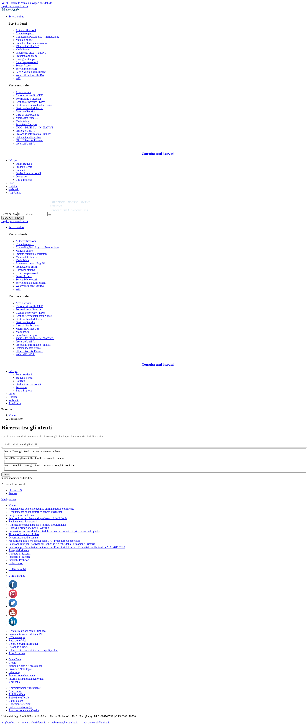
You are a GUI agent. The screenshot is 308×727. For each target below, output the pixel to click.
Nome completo (39, 465)
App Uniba (15, 192)
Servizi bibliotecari (26, 68)
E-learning (14, 672)
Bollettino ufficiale (19, 697)
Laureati (20, 170)
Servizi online (16, 16)
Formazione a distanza (28, 98)
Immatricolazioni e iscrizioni (31, 43)
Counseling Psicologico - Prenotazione (37, 36)
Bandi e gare (16, 700)
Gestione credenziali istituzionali (34, 105)
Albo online (15, 691)
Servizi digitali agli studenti (31, 71)
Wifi (18, 78)
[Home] (78, 210)
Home (12, 415)
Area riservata (23, 92)
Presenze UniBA (25, 130)
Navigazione (8, 499)
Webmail (14, 189)
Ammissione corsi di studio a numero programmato (37, 524)
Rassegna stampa (25, 59)
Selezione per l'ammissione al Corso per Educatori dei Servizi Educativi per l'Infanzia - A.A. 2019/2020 (67, 547)
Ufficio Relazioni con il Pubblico (27, 630)
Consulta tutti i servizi (158, 154)
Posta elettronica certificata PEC (27, 634)
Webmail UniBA (25, 143)
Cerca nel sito (9, 213)
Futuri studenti (24, 163)
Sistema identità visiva (28, 137)
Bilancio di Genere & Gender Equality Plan (33, 650)
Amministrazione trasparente (25, 687)
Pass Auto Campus (26, 124)
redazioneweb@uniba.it (96, 722)
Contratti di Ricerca (19, 553)
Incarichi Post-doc (19, 559)
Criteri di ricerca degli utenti (21, 444)
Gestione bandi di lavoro (29, 108)
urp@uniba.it (8, 722)
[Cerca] (49, 214)
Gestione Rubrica (25, 111)
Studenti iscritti (24, 166)
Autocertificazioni (26, 30)
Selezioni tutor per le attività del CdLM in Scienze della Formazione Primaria (52, 543)
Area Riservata (17, 653)
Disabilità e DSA (18, 646)
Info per (13, 160)
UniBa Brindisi (17, 569)
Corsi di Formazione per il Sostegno (29, 527)
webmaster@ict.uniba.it (64, 722)
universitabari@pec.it (33, 722)
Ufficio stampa (17, 637)
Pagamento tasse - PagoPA (31, 52)
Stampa (13, 493)
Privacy (13, 669)
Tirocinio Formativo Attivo (24, 534)
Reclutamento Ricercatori (23, 521)
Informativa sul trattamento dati (26, 678)
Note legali (26, 669)
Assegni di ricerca (19, 550)
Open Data (15, 659)
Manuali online (24, 39)
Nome (32, 451)
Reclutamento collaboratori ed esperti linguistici (35, 511)
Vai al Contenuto (10, 2)
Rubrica (13, 186)
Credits (13, 662)
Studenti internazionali (28, 173)
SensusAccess (24, 65)
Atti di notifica (17, 694)
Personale (21, 176)
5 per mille (14, 681)
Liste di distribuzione (27, 114)
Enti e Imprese (24, 179)
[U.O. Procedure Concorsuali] (25, 210)
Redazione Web (17, 640)
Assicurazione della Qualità (24, 710)
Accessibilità (34, 665)
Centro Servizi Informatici (23, 643)
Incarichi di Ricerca (19, 556)
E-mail (34, 458)
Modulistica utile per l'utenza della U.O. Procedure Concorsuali (44, 540)
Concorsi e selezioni (20, 703)
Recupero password (27, 62)
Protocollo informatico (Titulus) (33, 133)
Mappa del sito (17, 665)
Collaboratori (16, 563)
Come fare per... (25, 33)
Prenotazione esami (26, 55)
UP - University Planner (29, 140)
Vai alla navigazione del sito (36, 2)
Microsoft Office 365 (27, 46)
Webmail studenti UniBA (30, 75)
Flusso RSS (15, 490)
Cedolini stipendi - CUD (29, 95)
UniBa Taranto (17, 575)
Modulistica (22, 49)
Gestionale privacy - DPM (30, 101)
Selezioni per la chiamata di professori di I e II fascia (38, 518)
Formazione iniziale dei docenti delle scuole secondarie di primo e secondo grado (54, 531)
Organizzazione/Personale (23, 537)
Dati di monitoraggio (20, 707)
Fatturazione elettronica (22, 675)
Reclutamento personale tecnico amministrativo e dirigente (41, 508)
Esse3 (12, 182)
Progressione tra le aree (22, 515)
